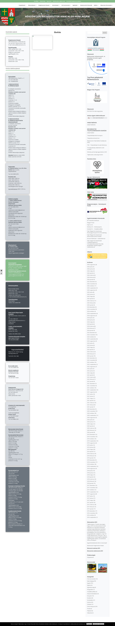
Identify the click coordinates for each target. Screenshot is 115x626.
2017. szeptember (91, 492)
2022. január (90, 381)
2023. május (90, 347)
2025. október (90, 286)
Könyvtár (89, 596)
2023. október (90, 337)
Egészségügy (90, 581)
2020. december (91, 409)
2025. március (90, 300)
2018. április (90, 477)
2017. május (90, 500)
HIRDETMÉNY (90, 133)
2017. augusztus (91, 494)
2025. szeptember (91, 288)
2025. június (90, 294)
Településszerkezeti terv (93, 138)
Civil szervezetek (91, 579)
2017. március (90, 504)
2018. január (90, 483)
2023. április (90, 349)
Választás (89, 613)
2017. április (90, 502)
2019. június (90, 447)
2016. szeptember (91, 517)
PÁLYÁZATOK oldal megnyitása (95, 111)
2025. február (90, 303)
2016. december (91, 511)
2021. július (90, 394)
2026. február (90, 277)
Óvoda (88, 608)
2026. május (90, 271)
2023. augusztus (91, 341)
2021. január (90, 407)
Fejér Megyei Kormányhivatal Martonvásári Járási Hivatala (94, 235)
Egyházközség (90, 587)
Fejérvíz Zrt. (90, 225)
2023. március (90, 351)
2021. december (91, 383)
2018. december (91, 460)
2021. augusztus (91, 392)
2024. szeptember (91, 313)
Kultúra (89, 602)
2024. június (90, 320)
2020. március (90, 428)
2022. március (90, 377)
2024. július (90, 317)
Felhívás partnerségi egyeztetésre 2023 (97, 152)
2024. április (90, 324)
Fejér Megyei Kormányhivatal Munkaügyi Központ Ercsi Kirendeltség (97, 231)
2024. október (90, 311)
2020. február (90, 430)
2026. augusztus (91, 264)
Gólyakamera (90, 557)
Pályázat (89, 611)
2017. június (90, 498)
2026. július (90, 266)
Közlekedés (90, 600)
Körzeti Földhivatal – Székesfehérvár (96, 238)
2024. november (91, 309)
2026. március (90, 275)
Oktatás (89, 604)
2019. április (90, 451)
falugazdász (90, 589)
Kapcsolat (49, 1)
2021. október (90, 388)
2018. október (90, 464)
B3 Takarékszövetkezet (93, 220)
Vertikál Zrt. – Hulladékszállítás (95, 229)
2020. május (90, 424)
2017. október (90, 489)
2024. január (90, 330)
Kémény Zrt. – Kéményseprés (94, 227)
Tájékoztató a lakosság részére (95, 154)
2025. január (90, 305)
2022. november (91, 360)
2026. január (90, 279)
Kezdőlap (36, 1)
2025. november (91, 284)
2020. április (90, 426)
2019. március (90, 453)
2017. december (91, 485)
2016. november (91, 513)
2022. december (91, 358)
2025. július (90, 292)
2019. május (90, 449)
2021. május (90, 398)
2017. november (91, 487)
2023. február (90, 354)
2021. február (90, 405)
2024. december (91, 307)
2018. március (90, 479)
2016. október (90, 515)
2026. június (90, 269)
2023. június (90, 345)
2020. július (90, 419)
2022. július (90, 368)
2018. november (91, 462)
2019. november (91, 436)
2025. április (90, 298)
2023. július (90, 343)
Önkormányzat (91, 606)
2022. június (90, 371)
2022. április (90, 375)
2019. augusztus (91, 443)
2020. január (90, 432)
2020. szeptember (91, 415)
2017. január (90, 509)
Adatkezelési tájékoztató (59, 1)
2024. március (90, 326)
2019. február (90, 455)
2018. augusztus (91, 468)
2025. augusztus (91, 290)
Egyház (89, 585)
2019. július (90, 445)
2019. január (90, 458)
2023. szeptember (91, 339)
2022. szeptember (91, 364)
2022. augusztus (91, 366)
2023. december (91, 332)
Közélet (89, 598)
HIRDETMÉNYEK (91, 125)
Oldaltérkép (42, 1)
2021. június (90, 396)
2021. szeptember (91, 390)
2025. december (91, 281)
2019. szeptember (91, 441)
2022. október (90, 362)
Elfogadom (89, 623)
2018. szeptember (91, 466)
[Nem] (113, 624)
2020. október (90, 413)
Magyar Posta (90, 222)
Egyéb (88, 583)
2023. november (91, 334)
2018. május (90, 475)
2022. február (90, 379)
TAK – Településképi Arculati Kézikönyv (97, 145)
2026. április (90, 273)
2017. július (90, 496)
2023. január (90, 356)
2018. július (90, 470)
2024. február (90, 328)
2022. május (90, 373)
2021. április (90, 400)
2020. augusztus (91, 417)
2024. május (90, 322)
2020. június (90, 421)
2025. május (90, 296)
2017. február (90, 506)
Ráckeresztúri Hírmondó (86, 5)
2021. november (91, 385)
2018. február (90, 481)
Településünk (22, 5)
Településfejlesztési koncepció (94, 135)
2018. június (90, 473)
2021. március (90, 402)
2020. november (91, 411)
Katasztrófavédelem (92, 593)
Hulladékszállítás (91, 591)
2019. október (90, 439)
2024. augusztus (91, 315)
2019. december (91, 434)
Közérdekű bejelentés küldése (73, 1)
